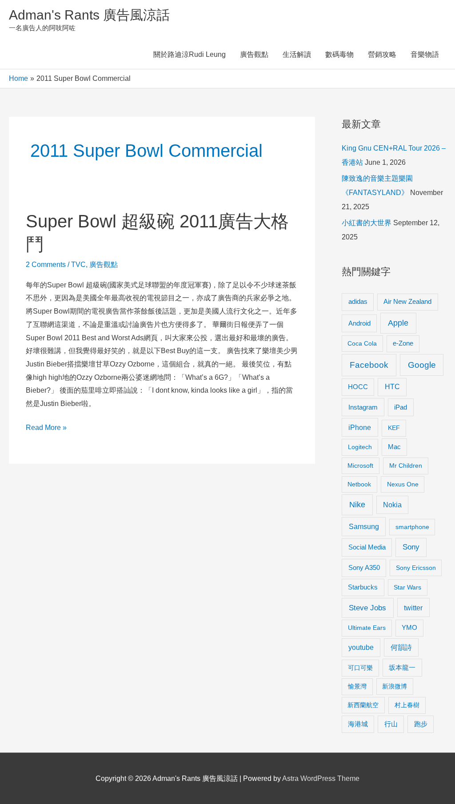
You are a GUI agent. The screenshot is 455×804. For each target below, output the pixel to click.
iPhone (359, 427)
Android (359, 323)
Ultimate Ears (367, 627)
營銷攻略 (382, 54)
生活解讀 (297, 54)
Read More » (46, 428)
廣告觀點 (254, 54)
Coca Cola (362, 343)
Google (422, 365)
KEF (394, 427)
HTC (392, 386)
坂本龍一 (402, 667)
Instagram (363, 407)
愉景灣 (357, 686)
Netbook (359, 484)
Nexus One (403, 484)
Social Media (367, 547)
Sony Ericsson (416, 567)
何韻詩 (401, 647)
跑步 (420, 724)
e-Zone (403, 343)
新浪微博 (394, 686)
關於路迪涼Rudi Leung (189, 54)
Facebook (369, 365)
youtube (361, 647)
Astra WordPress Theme (320, 778)
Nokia (392, 505)
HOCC (358, 386)
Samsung (364, 526)
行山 (391, 724)
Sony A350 (364, 567)
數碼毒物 (339, 54)
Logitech (360, 446)
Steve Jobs (367, 608)
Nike (357, 504)
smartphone (412, 526)
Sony (411, 547)
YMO (409, 627)
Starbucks (363, 587)
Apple (398, 322)
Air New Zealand (407, 301)
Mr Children (405, 465)
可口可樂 (360, 667)
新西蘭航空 (363, 704)
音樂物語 (425, 54)
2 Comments (46, 264)
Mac (394, 446)
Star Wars (407, 587)
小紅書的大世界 (366, 223)
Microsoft (360, 465)
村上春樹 (407, 704)
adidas (357, 301)
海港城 (358, 724)
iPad (400, 407)
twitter (413, 608)
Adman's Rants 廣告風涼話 (89, 15)
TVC (78, 264)
